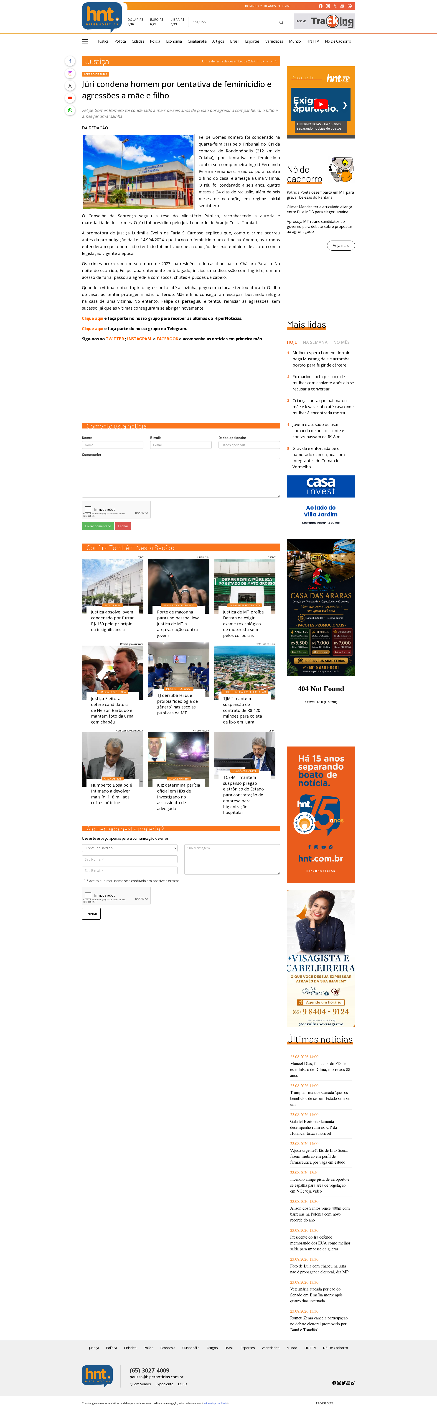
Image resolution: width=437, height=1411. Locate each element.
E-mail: (155, 437)
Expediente (164, 1384)
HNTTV (313, 41)
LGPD (182, 1384)
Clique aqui (93, 318)
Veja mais (341, 245)
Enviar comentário (98, 526)
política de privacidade (215, 1403)
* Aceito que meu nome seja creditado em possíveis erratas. (133, 880)
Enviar (91, 914)
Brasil (234, 41)
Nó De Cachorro (338, 41)
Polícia (155, 41)
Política (120, 41)
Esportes (252, 41)
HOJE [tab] (292, 342)
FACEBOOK (167, 338)
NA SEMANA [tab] (315, 342)
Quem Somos (140, 1384)
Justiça (103, 41)
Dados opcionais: (232, 437)
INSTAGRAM (139, 338)
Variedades (274, 41)
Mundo (295, 41)
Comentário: (91, 454)
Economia (174, 41)
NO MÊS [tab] (341, 342)
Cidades (138, 41)
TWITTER (115, 338)
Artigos (218, 41)
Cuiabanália (197, 41)
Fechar (123, 526)
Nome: (87, 437)
